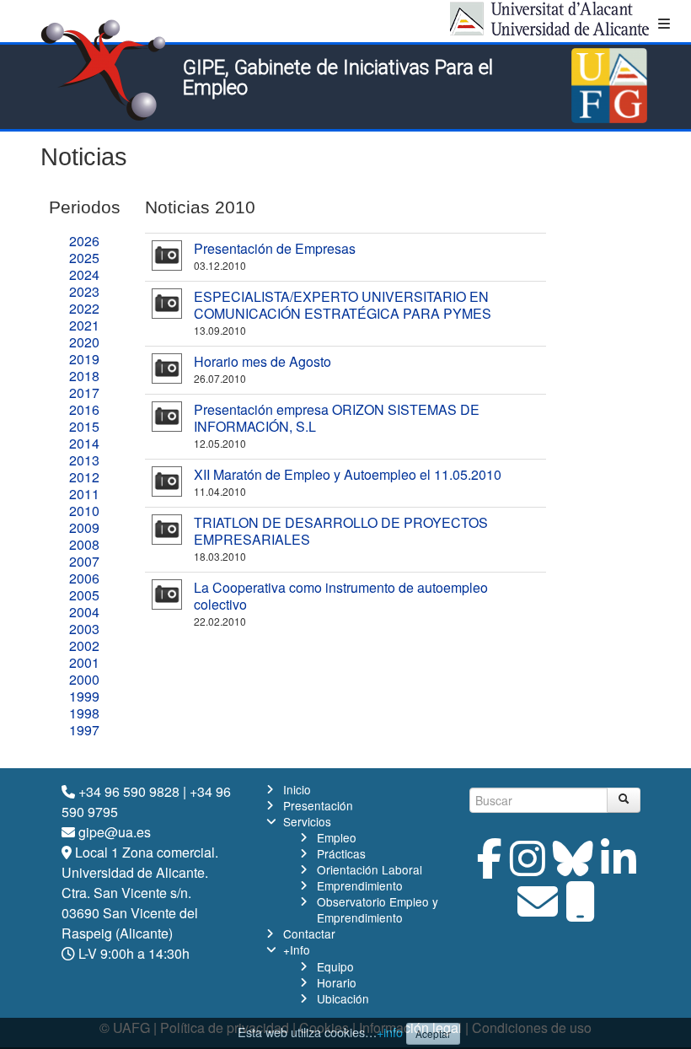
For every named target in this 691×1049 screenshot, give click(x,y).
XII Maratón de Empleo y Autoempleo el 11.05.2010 (347, 474)
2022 (84, 308)
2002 (84, 645)
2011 (84, 493)
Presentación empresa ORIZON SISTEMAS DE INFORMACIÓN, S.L (336, 418)
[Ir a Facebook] (489, 868)
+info (390, 1032)
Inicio (297, 789)
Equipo (335, 966)
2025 (84, 257)
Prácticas (341, 853)
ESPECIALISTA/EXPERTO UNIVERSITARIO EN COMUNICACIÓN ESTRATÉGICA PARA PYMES (342, 305)
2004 (84, 611)
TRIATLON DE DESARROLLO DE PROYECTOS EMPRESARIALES (341, 531)
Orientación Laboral (369, 869)
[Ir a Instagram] (527, 868)
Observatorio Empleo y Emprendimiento (377, 909)
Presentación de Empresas (275, 248)
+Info (296, 949)
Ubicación (343, 998)
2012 (84, 477)
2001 (84, 662)
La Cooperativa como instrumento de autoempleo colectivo (341, 596)
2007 (84, 561)
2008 (84, 544)
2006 (84, 578)
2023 (84, 291)
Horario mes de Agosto (262, 361)
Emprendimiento (360, 885)
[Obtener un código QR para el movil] (580, 911)
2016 (84, 409)
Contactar (309, 933)
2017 (84, 392)
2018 (84, 375)
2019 (84, 358)
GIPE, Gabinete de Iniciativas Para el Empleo (338, 78)
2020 (84, 342)
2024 (84, 274)
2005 (84, 595)
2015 (84, 426)
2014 (84, 443)
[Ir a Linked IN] (618, 868)
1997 (84, 730)
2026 (84, 240)
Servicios (307, 821)
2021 (84, 325)
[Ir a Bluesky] (573, 868)
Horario (336, 982)
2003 (84, 628)
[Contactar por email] (537, 911)
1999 (84, 696)
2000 (84, 679)
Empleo (336, 837)
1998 (84, 713)
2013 (84, 460)
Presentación (318, 805)
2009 (84, 527)
